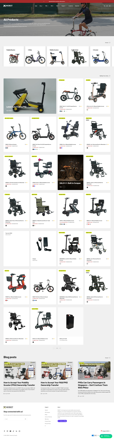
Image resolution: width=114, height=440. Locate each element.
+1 (39, 149)
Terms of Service (48, 416)
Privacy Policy (48, 421)
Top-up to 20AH (8, 233)
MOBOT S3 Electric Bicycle (11, 144)
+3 (66, 224)
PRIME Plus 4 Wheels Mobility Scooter (13, 296)
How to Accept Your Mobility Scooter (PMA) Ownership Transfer (19, 383)
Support (63, 5)
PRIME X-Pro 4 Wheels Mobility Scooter (68, 144)
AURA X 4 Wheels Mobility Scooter (67, 220)
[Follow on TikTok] (13, 431)
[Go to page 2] (59, 348)
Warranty (47, 419)
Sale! (36, 5)
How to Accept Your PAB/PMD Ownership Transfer (54, 383)
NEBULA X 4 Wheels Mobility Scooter (94, 220)
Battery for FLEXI (63, 338)
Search (46, 410)
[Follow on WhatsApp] (19, 431)
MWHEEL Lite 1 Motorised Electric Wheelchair (96, 144)
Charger (34, 258)
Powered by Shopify (13, 435)
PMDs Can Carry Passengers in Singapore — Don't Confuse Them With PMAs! (93, 385)
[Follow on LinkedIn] (16, 431)
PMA (46, 5)
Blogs (46, 414)
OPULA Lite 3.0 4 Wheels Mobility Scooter (95, 106)
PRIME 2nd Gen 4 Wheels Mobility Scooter (41, 182)
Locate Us (71, 5)
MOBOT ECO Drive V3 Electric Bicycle (40, 296)
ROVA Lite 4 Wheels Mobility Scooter (40, 338)
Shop (41, 5)
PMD (52, 5)
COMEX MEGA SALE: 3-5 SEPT (57, 1)
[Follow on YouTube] (10, 431)
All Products (47, 412)
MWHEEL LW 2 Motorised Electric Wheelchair (14, 182)
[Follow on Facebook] (4, 431)
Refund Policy (48, 423)
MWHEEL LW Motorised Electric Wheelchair (14, 338)
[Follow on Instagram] (7, 431)
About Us (77, 5)
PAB (57, 5)
